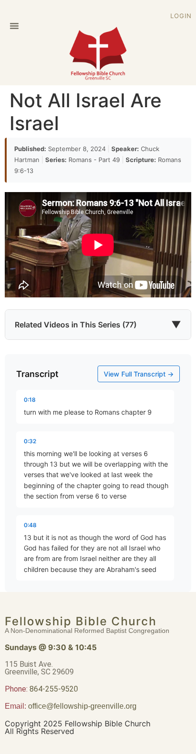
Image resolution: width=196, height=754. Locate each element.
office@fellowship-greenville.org (82, 706)
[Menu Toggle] (14, 26)
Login (181, 16)
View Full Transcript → (139, 374)
